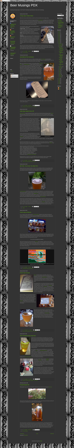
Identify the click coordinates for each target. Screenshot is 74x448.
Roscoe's (52, 113)
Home (37, 433)
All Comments (13, 76)
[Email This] (34, 51)
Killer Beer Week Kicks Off (27, 111)
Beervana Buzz (12, 41)
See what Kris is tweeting (60, 27)
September (60, 66)
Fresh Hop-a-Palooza (25, 212)
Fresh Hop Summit (25, 272)
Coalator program (43, 196)
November (60, 45)
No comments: (30, 105)
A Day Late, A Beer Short (26, 15)
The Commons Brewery (28, 356)
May (59, 71)
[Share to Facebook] (37, 51)
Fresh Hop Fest (44, 277)
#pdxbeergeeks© (13, 53)
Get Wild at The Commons (27, 57)
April (60, 73)
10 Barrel (50, 142)
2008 (59, 82)
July (59, 69)
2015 (59, 39)
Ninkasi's (50, 285)
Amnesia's (21, 300)
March (60, 74)
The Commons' (47, 312)
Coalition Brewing (22, 191)
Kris (59, 87)
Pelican (47, 359)
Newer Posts (22, 433)
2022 (59, 31)
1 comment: (29, 51)
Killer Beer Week (28, 106)
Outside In (43, 201)
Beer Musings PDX (24, 5)
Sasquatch (47, 358)
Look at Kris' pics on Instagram (60, 25)
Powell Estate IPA (24, 384)
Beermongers (24, 106)
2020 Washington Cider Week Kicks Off (12, 49)
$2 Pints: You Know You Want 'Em (29, 166)
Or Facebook (60, 21)
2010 (59, 79)
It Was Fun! (11, 37)
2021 (59, 32)
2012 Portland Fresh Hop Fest (28, 335)
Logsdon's (45, 286)
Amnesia (23, 331)
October (60, 46)
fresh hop (29, 268)
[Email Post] (32, 51)
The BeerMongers (26, 64)
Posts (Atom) (26, 435)
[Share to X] (36, 51)
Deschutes (21, 136)
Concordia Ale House (36, 214)
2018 (59, 35)
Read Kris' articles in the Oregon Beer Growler (61, 23)
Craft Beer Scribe (13, 24)
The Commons (40, 20)
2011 (59, 78)
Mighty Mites (36, 193)
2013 (59, 41)
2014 (59, 40)
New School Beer (13, 47)
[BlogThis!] (35, 51)
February (60, 75)
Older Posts (52, 433)
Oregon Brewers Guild (43, 350)
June (60, 70)
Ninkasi (36, 241)
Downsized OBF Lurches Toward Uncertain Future (12, 43)
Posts (12, 75)
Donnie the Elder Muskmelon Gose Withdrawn (12, 32)
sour (23, 52)
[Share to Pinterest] (38, 51)
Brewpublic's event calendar (32, 154)
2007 (59, 83)
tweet (36, 350)
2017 (59, 36)
